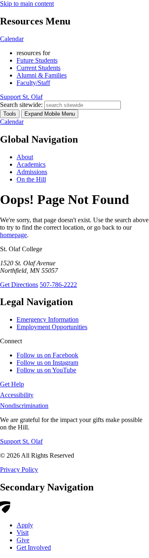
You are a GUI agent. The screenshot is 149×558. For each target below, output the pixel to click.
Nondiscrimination (24, 405)
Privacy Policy (19, 469)
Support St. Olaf (21, 441)
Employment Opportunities (52, 326)
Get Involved (34, 547)
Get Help (12, 384)
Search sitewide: (21, 104)
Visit (23, 532)
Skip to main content (27, 3)
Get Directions (19, 284)
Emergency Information (48, 319)
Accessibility (17, 394)
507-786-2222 (58, 284)
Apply (25, 525)
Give (23, 539)
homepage (13, 234)
